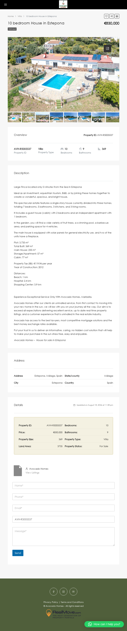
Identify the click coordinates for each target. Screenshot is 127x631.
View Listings (32, 472)
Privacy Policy (51, 602)
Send (18, 553)
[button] (104, 624)
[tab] (107, 48)
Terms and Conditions (72, 602)
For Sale (12, 29)
